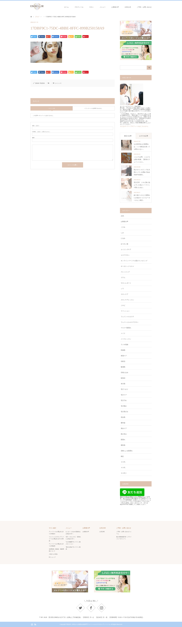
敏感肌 (123, 367)
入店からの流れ (53, 554)
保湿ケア (124, 356)
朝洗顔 (123, 378)
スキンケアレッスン (127, 300)
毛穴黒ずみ (124, 412)
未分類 (123, 384)
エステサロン (125, 255)
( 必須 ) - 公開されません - (41, 131)
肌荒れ (123, 439)
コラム (123, 277)
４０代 (123, 467)
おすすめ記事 (143, 136)
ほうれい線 (124, 244)
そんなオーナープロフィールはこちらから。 (134, 126)
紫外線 (123, 423)
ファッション (125, 311)
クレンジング (125, 272)
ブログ (37, 17)
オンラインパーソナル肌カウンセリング (134, 261)
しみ (122, 233)
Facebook (91, 608)
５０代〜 (124, 473)
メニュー (103, 7)
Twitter (80, 608)
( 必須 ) (35, 125)
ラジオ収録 (124, 344)
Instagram (101, 608)
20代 (122, 216)
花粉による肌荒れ (127, 451)
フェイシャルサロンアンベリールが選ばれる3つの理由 (56, 539)
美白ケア (124, 428)
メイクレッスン (126, 339)
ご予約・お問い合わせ (144, 7)
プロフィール (79, 7)
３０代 (123, 462)
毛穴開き (124, 406)
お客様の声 (115, 7)
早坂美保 (42, 83)
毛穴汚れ (124, 400)
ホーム (66, 7)
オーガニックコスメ (127, 266)
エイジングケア (126, 249)
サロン (91, 7)
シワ (122, 289)
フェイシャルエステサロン (130, 322)
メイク (123, 333)
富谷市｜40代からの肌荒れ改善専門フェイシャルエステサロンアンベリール (88, 624)
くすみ (123, 227)
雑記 (122, 456)
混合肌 (123, 417)
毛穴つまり (124, 389)
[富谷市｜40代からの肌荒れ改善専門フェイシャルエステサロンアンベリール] (43, 6)
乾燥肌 (123, 350)
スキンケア (124, 294)
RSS (35, 624)
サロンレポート (126, 283)
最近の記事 (128, 136)
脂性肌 (123, 445)
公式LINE (102, 531)
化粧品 (123, 361)
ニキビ (123, 305)
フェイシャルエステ (127, 317)
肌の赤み (124, 434)
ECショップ (52, 557)
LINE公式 (128, 7)
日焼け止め (124, 372)
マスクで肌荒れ (126, 328)
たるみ (123, 238)
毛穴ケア (124, 395)
